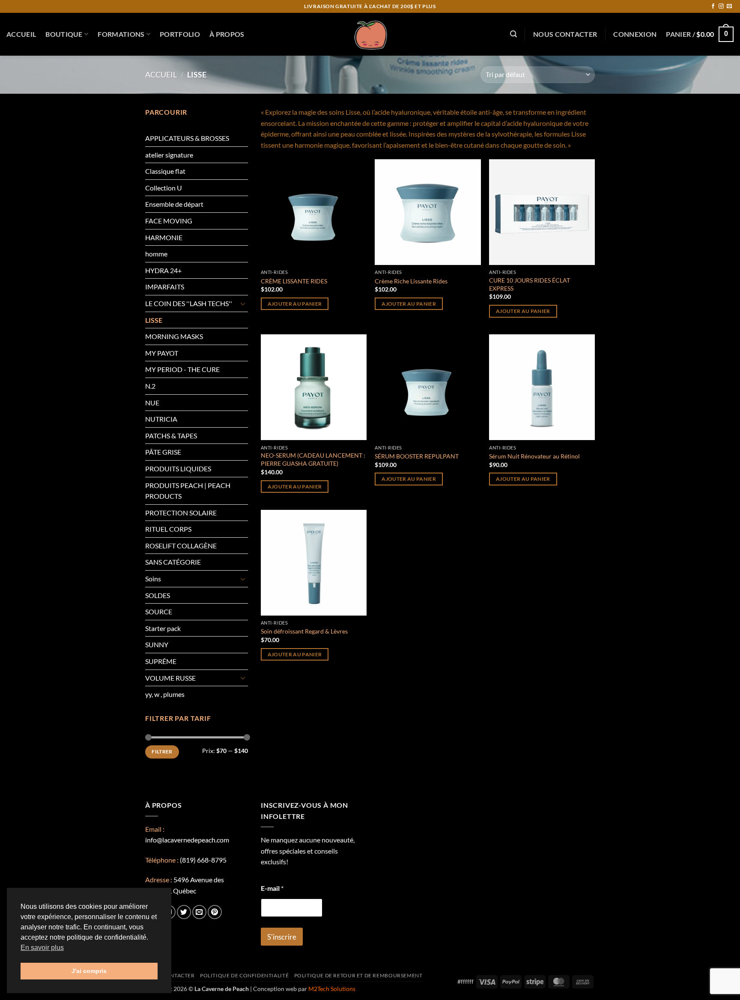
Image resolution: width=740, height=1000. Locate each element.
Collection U (163, 188)
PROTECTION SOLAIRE (181, 513)
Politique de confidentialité (244, 975)
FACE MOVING (168, 221)
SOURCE (158, 611)
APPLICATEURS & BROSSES (187, 138)
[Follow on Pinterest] (215, 912)
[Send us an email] (729, 6)
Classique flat (165, 171)
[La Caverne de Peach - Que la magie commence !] (370, 34)
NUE (152, 403)
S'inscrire (281, 936)
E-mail (272, 888)
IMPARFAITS (164, 287)
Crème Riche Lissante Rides (411, 281)
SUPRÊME (160, 661)
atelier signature (169, 155)
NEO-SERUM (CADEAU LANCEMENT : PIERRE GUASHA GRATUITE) (313, 459)
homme (156, 254)
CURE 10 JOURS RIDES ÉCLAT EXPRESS (529, 284)
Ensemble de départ (174, 204)
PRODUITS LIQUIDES (178, 468)
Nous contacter (565, 34)
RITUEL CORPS (168, 529)
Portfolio (180, 34)
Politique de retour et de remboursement (358, 975)
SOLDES (157, 595)
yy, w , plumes (165, 694)
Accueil (21, 34)
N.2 (150, 386)
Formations (121, 34)
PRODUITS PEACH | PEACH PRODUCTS (187, 490)
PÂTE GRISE (163, 452)
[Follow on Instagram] (721, 6)
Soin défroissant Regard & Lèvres (304, 631)
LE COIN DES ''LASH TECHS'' (188, 303)
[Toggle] (243, 303)
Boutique (64, 34)
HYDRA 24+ (163, 270)
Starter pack (163, 628)
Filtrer (162, 751)
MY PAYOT (161, 353)
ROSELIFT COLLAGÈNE (181, 546)
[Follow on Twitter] (184, 912)
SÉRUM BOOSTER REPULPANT (417, 456)
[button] (513, 34)
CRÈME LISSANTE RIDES (294, 281)
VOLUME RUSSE (170, 678)
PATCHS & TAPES (171, 436)
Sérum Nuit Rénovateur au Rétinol (534, 456)
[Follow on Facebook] (713, 6)
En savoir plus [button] (42, 947)
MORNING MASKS (174, 336)
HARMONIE (163, 237)
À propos (227, 34)
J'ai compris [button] (89, 970)
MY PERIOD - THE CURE (182, 369)
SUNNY (156, 644)
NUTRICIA (161, 419)
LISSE (153, 320)
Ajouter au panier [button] (295, 304)
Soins (153, 578)
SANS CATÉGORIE (173, 562)
